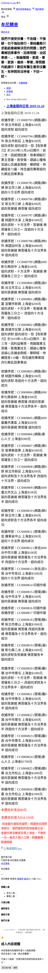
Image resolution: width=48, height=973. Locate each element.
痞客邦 (20, 879)
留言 (26, 879)
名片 (8, 95)
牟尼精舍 (9, 24)
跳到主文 (5, 32)
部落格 (9, 91)
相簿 (8, 88)
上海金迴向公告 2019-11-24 (25, 106)
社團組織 (23, 83)
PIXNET (12, 930)
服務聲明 (28, 932)
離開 (15, 968)
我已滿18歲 (6, 968)
